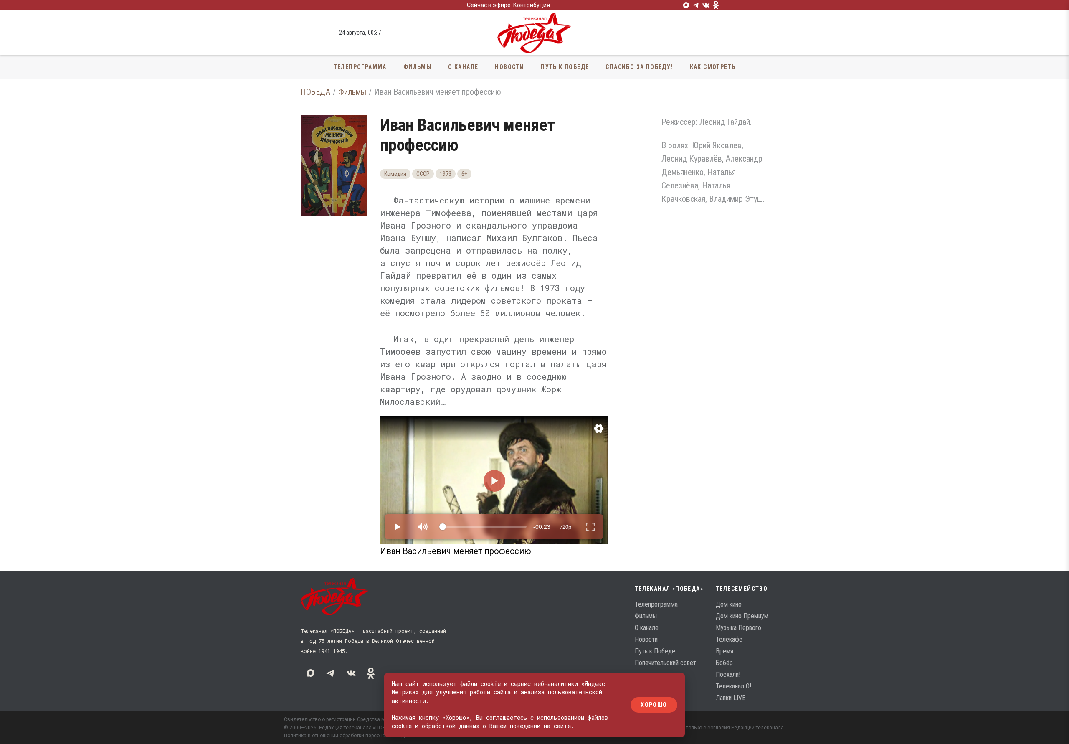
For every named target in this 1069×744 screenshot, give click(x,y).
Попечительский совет (665, 663)
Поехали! (728, 674)
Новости (509, 66)
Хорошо (654, 705)
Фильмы (417, 66)
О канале (463, 66)
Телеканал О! (733, 686)
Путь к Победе (565, 66)
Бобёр (724, 663)
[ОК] (716, 5)
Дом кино (729, 604)
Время (724, 651)
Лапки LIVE (730, 698)
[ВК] (706, 5)
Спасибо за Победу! (639, 66)
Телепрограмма (360, 66)
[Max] (686, 5)
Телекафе (729, 639)
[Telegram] (696, 5)
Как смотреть (713, 66)
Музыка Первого (738, 628)
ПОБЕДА (315, 92)
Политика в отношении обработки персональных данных (352, 736)
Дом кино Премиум (742, 616)
